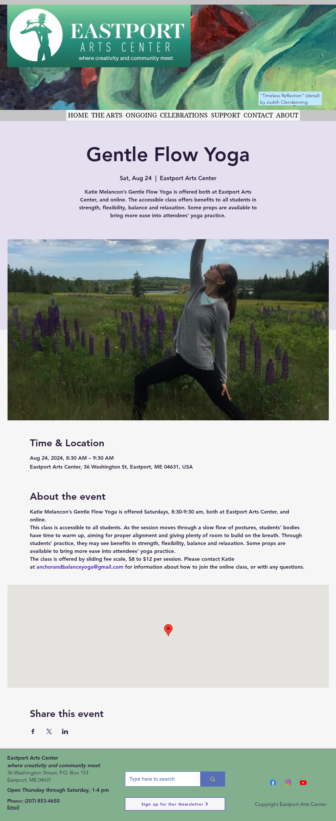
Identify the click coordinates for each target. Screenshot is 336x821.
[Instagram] (288, 783)
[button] (107, 115)
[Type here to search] (212, 779)
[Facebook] (273, 783)
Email (13, 807)
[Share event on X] (49, 731)
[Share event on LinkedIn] (65, 731)
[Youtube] (303, 783)
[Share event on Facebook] (33, 731)
